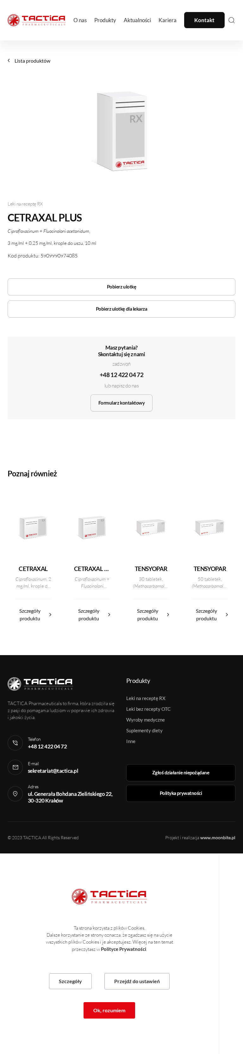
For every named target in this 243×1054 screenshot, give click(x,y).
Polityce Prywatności (123, 949)
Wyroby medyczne (145, 719)
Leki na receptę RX (145, 698)
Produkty (105, 20)
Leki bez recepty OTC (148, 709)
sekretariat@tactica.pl (53, 770)
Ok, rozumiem (109, 1010)
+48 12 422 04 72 (121, 374)
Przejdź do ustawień (137, 981)
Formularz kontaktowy (121, 403)
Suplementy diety (144, 730)
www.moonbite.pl (217, 837)
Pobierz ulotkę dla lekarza (121, 309)
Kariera (168, 20)
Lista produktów (32, 61)
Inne (130, 741)
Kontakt (204, 20)
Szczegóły (70, 981)
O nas (80, 20)
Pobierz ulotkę (121, 286)
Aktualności (137, 20)
